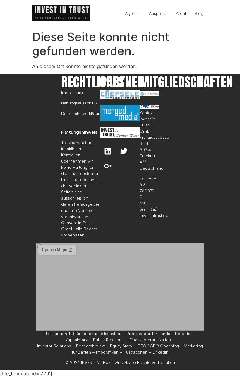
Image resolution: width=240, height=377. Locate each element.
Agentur (132, 13)
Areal (181, 13)
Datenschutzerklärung (82, 113)
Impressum (72, 92)
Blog (199, 13)
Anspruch (158, 13)
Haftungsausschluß (79, 103)
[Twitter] (123, 151)
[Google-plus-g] (107, 165)
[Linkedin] (107, 151)
